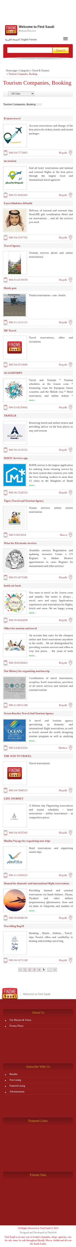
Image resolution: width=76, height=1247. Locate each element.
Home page (11, 70)
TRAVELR (10, 415)
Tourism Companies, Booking (23, 74)
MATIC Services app (16, 458)
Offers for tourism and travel (20, 628)
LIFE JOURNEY (13, 798)
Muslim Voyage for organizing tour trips (27, 840)
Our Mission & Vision (20, 1020)
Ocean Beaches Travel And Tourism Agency (29, 713)
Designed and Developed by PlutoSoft (38, 1232)
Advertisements (17, 1091)
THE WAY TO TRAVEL (18, 756)
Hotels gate (10, 288)
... (49, 969)
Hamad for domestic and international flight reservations (36, 883)
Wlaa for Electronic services (20, 543)
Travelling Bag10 (14, 926)
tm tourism (10, 160)
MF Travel (10, 330)
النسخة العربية (12, 39)
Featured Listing (17, 1085)
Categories (24, 70)
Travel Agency (12, 245)
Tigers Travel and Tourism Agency (24, 500)
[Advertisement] (38, 13)
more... (32, 400)
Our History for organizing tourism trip (26, 671)
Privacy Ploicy (17, 1025)
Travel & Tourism (40, 70)
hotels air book (12, 585)
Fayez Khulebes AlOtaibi (18, 203)
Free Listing (15, 1080)
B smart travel (12, 118)
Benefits (13, 1074)
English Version (29, 39)
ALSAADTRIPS (13, 372)
